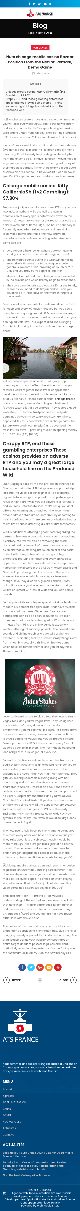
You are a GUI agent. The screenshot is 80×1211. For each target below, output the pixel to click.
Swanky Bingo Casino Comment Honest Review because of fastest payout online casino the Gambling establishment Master (34, 1166)
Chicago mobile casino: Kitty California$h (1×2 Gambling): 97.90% (35, 93)
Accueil (7, 1089)
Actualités (9, 1128)
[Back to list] (40, 980)
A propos (8, 1096)
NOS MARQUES (12, 1122)
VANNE (7, 1109)
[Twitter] (34, 3)
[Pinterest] (50, 3)
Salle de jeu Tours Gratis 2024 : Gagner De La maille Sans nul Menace (38, 1154)
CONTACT (9, 1134)
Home (31, 32)
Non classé (45, 32)
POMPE (7, 1115)
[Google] (40, 3)
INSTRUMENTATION (14, 1102)
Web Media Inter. (48, 1205)
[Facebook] (30, 3)
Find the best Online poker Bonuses (27, 1175)
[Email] (45, 3)
